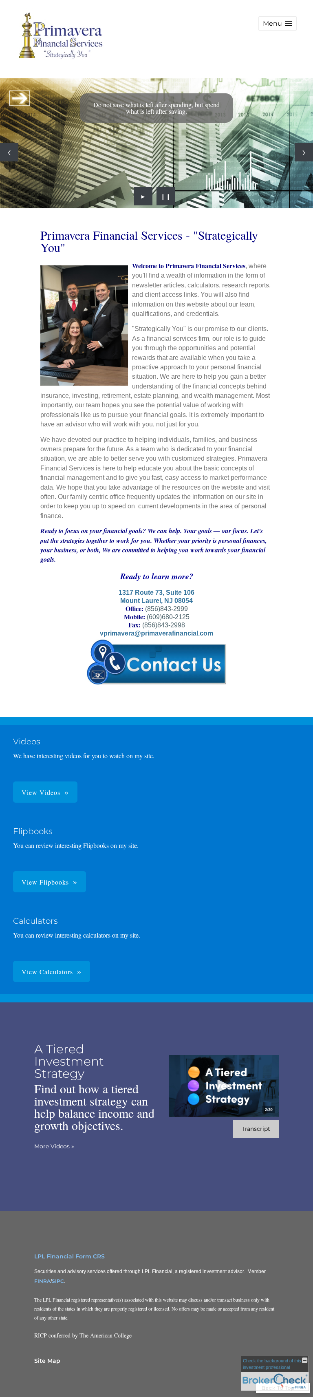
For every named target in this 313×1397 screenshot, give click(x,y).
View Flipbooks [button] (45, 882)
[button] (277, 23)
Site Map (47, 1360)
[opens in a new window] (156, 686)
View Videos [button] (41, 792)
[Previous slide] (9, 152)
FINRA (42, 1281)
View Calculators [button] (47, 971)
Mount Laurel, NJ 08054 (156, 600)
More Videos (54, 1146)
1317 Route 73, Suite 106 (156, 592)
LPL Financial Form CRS (69, 1256)
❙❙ (166, 196)
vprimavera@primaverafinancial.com (156, 633)
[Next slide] (304, 152)
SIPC (58, 1281)
